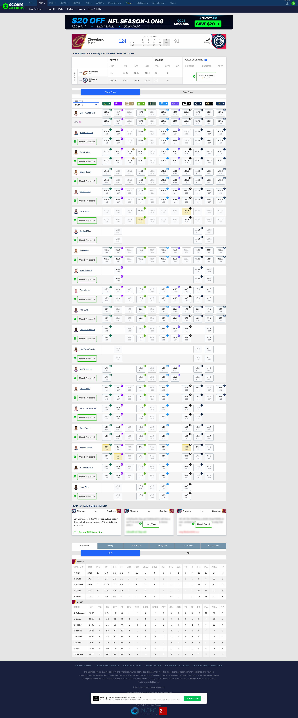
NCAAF (63, 3)
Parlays (70, 9)
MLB (51, 3)
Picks (60, 9)
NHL (88, 3)
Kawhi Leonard (86, 133)
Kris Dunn (84, 310)
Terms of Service (132, 666)
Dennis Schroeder (87, 330)
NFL (31, 3)
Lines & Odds (94, 9)
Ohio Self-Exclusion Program (149, 705)
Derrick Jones (86, 369)
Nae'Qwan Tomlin (87, 349)
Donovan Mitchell (87, 113)
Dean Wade (85, 389)
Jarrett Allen (85, 152)
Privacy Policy (83, 666)
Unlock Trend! (150, 524)
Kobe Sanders (86, 270)
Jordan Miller (85, 231)
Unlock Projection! (87, 142)
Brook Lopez (85, 290)
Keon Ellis (84, 487)
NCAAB (76, 3)
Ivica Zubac (85, 211)
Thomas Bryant (86, 467)
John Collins (85, 192)
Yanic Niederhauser (88, 408)
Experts (81, 9)
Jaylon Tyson (85, 172)
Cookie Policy (153, 666)
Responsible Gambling (177, 666)
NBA (41, 3)
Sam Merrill (85, 251)
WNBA (99, 3)
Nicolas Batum (86, 448)
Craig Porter (85, 428)
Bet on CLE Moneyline (90, 532)
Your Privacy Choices (107, 666)
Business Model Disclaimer (208, 666)
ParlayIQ (51, 9)
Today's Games (36, 9)
